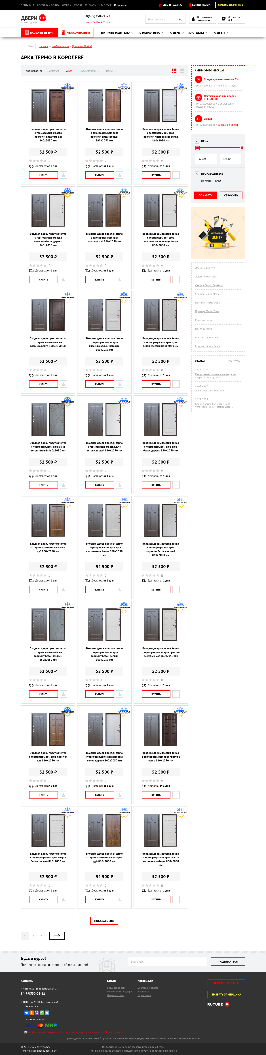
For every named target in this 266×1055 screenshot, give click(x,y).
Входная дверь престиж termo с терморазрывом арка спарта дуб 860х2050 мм (104, 857)
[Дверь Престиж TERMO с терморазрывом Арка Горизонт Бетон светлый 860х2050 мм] (160, 520)
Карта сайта (144, 995)
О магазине (27, 5)
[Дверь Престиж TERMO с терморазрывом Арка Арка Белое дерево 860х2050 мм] (160, 419)
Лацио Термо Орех (206, 276)
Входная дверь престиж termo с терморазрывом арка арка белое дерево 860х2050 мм (160, 446)
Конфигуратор (200, 5)
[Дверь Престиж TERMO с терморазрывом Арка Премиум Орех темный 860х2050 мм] (48, 105)
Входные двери (116, 987)
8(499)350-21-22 (98, 16)
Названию (53, 71)
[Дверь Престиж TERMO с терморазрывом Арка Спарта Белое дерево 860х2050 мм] (48, 830)
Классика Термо (204, 320)
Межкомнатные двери (119, 991)
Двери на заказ (172, 5)
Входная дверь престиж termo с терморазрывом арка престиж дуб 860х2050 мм (48, 756)
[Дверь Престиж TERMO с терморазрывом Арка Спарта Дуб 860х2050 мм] (104, 830)
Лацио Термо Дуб (205, 267)
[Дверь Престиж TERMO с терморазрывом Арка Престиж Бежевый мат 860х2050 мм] (160, 624)
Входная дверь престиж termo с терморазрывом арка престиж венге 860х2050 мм (161, 756)
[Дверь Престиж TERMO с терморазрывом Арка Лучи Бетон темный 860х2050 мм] (48, 419)
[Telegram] (47, 1013)
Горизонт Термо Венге (207, 346)
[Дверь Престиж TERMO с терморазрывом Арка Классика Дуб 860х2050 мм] (104, 210)
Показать (205, 195)
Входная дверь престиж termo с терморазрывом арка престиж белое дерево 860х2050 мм (104, 756)
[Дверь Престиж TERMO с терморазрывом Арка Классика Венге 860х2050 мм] (48, 314)
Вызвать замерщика (230, 5)
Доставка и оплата (48, 5)
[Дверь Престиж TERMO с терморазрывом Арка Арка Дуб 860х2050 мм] (48, 520)
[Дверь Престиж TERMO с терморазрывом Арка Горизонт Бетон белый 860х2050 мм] (104, 624)
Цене (69, 71)
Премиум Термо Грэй (207, 311)
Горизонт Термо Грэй (207, 337)
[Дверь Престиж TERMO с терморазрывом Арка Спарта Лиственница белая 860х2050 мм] (160, 830)
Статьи (78, 5)
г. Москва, (39, 988)
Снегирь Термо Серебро (209, 285)
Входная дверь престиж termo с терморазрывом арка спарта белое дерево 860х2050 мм (48, 857)
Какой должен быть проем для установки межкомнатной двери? (214, 405)
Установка (143, 991)
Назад (31, 46)
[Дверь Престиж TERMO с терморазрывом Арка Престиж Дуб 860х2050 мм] (48, 729)
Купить (43, 175)
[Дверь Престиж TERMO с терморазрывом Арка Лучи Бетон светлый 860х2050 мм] (160, 314)
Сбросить (231, 195)
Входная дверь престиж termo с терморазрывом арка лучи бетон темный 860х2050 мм (48, 446)
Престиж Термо (203, 328)
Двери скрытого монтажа (209, 390)
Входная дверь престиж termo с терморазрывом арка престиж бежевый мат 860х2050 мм (161, 652)
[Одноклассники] (31, 1013)
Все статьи (234, 360)
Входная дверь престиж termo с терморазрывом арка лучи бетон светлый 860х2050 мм (160, 342)
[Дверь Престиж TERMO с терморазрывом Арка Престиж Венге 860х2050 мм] (160, 729)
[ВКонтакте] (26, 1013)
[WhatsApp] (42, 1013)
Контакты (90, 5)
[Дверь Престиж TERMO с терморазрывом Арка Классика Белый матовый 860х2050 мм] (104, 314)
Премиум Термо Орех (207, 302)
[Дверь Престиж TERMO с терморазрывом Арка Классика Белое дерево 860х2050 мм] (48, 210)
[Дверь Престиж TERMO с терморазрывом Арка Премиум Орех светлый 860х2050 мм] (104, 105)
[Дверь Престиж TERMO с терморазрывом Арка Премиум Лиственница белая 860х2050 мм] (160, 105)
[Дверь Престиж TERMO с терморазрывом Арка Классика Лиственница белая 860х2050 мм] (160, 210)
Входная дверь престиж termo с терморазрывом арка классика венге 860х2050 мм (48, 342)
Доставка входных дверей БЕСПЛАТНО (220, 97)
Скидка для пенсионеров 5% (221, 79)
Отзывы (66, 5)
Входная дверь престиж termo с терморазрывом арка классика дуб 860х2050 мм (104, 237)
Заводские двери (228, 124)
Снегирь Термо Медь (207, 294)
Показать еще (104, 921)
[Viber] (37, 1013)
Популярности (88, 71)
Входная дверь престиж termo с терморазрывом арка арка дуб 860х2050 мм (48, 547)
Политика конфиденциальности (39, 1050)
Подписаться (228, 961)
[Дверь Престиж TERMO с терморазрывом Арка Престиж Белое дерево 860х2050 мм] (104, 729)
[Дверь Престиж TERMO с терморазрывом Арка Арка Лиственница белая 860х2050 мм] (104, 520)
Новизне (109, 71)
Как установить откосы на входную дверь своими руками (215, 376)
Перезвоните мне (100, 22)
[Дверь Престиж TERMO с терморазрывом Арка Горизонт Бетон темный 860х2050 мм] (48, 624)
